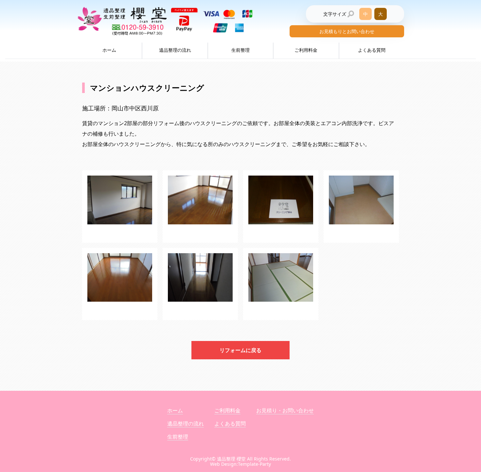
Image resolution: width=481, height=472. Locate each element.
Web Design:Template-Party (240, 464)
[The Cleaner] (119, 206)
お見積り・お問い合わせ (285, 410)
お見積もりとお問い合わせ (346, 31)
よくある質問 (371, 50)
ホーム (109, 50)
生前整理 (240, 50)
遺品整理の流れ (175, 50)
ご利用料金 (305, 50)
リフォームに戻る (240, 350)
